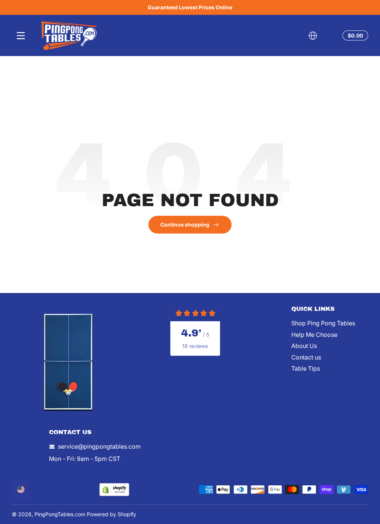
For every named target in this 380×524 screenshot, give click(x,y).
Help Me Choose (314, 334)
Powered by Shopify (111, 514)
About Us (304, 345)
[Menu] (21, 36)
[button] (313, 36)
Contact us (306, 357)
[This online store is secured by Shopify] (114, 489)
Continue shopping (184, 224)
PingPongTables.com (60, 514)
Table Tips (305, 368)
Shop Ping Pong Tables (323, 323)
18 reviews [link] (195, 346)
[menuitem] (329, 323)
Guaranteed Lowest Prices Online (190, 7)
